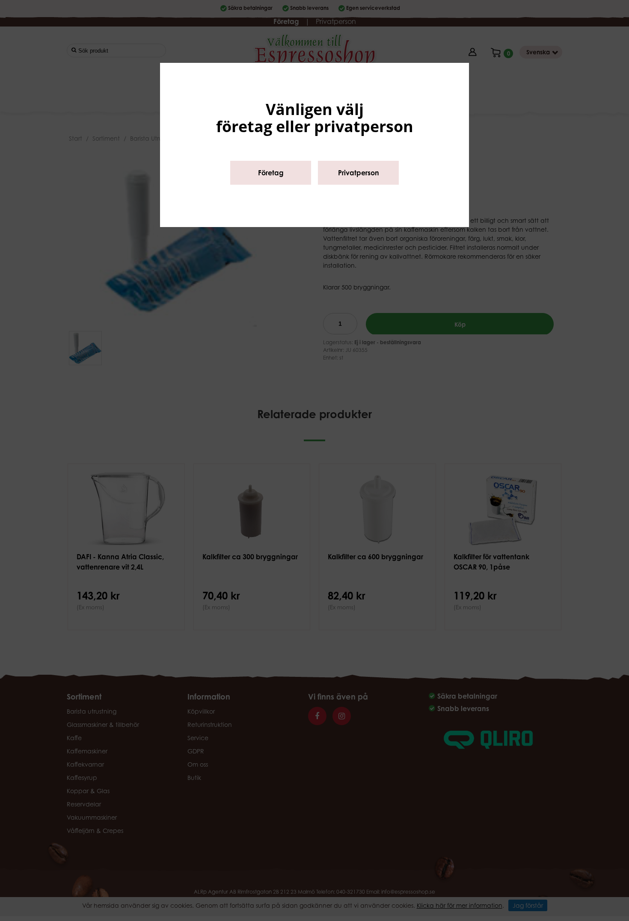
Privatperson (358, 172)
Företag (271, 172)
